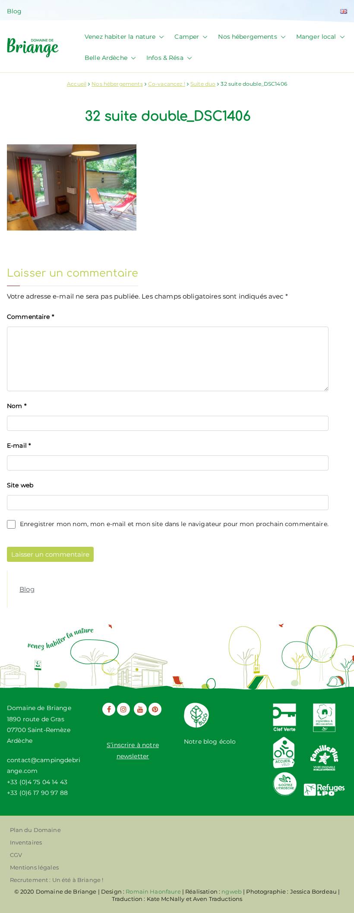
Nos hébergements (247, 37)
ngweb (231, 891)
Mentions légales (34, 867)
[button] (159, 36)
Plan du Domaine (35, 829)
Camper (186, 37)
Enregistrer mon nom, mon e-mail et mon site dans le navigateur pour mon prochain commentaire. (174, 524)
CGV (16, 854)
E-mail (19, 445)
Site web (20, 485)
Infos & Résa (164, 58)
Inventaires (26, 842)
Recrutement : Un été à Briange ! (57, 879)
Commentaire (30, 317)
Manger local (316, 37)
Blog (14, 11)
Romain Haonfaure (153, 891)
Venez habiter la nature (120, 37)
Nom (16, 406)
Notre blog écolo (210, 741)
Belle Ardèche (106, 58)
